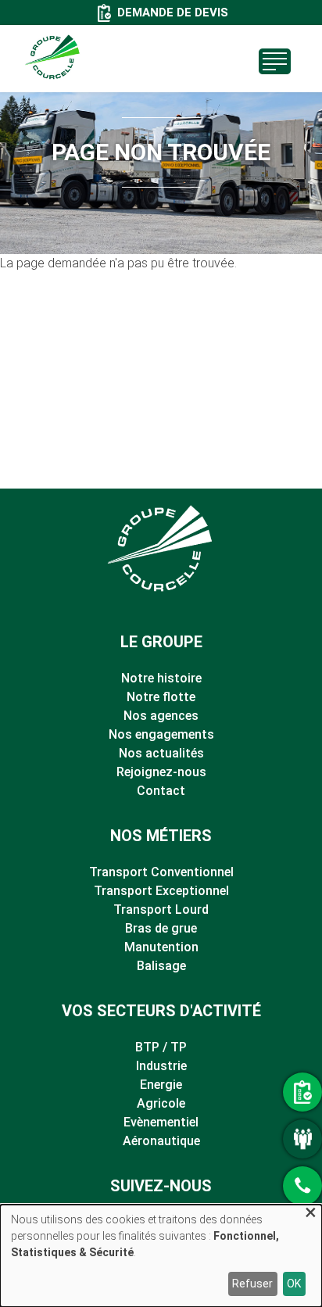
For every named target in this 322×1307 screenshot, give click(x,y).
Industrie (161, 1065)
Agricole (161, 1103)
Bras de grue (161, 928)
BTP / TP (161, 1047)
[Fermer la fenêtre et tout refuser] (310, 1214)
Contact (161, 790)
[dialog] (161, 1256)
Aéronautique (161, 1140)
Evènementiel (161, 1122)
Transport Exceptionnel (161, 890)
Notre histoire (161, 678)
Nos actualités (161, 753)
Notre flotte (161, 696)
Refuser (252, 1283)
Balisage (161, 965)
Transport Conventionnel (161, 872)
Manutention (161, 947)
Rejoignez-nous (161, 772)
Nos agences (161, 715)
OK (294, 1283)
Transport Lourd (161, 909)
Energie (161, 1084)
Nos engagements (161, 734)
